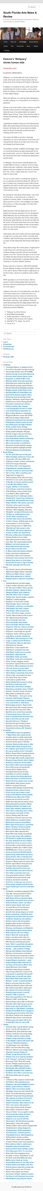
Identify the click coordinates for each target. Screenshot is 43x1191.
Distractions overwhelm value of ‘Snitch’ (19, 689)
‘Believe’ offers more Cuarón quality (18, 1089)
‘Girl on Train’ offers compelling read (18, 473)
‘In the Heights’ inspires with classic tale (19, 1041)
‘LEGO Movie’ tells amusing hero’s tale (19, 638)
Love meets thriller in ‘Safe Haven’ (17, 703)
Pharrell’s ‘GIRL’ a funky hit (15, 995)
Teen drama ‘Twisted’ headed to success (19, 1174)
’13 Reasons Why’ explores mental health (20, 1080)
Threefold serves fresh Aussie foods (18, 877)
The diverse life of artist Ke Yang (17, 436)
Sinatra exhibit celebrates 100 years (18, 431)
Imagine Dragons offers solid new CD (18, 962)
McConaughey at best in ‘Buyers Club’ (19, 705)
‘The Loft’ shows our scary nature (17, 668)
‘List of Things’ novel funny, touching (18, 489)
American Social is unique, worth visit (19, 739)
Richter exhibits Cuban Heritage (16, 427)
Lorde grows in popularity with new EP (19, 974)
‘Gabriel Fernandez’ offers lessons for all (20, 1103)
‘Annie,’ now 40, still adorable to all (18, 1029)
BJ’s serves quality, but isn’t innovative (19, 751)
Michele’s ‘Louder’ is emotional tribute (19, 981)
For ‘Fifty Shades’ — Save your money (19, 696)
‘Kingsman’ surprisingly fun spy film (18, 631)
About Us (13, 42)
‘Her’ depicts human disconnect (16, 618)
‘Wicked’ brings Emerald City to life (18, 1054)
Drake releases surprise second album (19, 930)
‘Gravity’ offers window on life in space (19, 615)
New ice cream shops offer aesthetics (18, 836)
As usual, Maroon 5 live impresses (17, 907)
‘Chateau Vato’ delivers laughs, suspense (20, 597)
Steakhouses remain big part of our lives (20, 859)
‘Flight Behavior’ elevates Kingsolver (18, 468)
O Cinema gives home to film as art (18, 714)
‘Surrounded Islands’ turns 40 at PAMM (19, 372)
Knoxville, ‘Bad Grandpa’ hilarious (17, 698)
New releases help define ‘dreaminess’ (19, 988)
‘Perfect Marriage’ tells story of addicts (19, 507)
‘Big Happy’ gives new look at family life (19, 1091)
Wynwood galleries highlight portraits (19, 447)
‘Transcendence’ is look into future (17, 523)
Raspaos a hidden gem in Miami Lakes (19, 847)
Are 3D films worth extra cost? (16, 684)
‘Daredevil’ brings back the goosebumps (19, 1096)
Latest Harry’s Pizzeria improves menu (19, 818)
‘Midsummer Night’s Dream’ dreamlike (19, 572)
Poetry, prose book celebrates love (17, 553)
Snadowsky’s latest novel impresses (18, 555)
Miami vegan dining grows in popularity (19, 824)
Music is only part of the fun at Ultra (18, 983)
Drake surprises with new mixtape (17, 932)
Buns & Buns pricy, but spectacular (18, 767)
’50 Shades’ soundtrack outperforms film (20, 891)
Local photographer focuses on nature (19, 408)
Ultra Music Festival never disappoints (19, 1015)
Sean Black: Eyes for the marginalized (19, 429)
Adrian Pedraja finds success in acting (19, 682)
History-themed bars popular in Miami (19, 804)
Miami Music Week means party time (18, 978)
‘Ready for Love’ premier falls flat (17, 1119)
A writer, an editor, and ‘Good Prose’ (18, 533)
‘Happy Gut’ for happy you (15, 475)
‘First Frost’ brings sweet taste (16, 464)
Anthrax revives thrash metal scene (18, 905)
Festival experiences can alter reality (18, 939)
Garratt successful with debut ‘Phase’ (18, 946)
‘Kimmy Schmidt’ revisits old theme (18, 1114)
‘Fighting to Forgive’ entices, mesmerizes (20, 461)
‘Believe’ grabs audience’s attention (18, 1086)
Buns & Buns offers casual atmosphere (19, 765)
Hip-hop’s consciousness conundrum (18, 953)
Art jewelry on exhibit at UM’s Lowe (18, 379)
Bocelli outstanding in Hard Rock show (19, 914)
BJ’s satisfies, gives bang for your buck (19, 749)
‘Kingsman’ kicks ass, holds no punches (20, 627)
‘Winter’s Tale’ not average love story (18, 675)
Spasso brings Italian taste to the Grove (19, 854)
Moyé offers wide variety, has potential (19, 834)
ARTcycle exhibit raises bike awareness (19, 381)
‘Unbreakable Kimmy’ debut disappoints (19, 1135)
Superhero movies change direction (18, 726)
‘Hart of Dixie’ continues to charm (17, 1109)
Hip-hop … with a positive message (18, 949)
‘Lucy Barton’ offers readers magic (17, 493)
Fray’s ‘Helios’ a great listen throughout (19, 944)
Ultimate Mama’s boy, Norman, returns (19, 1178)
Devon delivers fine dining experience (19, 776)
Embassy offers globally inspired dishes (19, 788)
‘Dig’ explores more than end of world (19, 1098)
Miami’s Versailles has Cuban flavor (18, 829)
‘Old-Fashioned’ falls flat (14, 645)
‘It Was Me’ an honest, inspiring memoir (19, 482)
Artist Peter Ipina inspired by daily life (19, 383)
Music (28, 46)
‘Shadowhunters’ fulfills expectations (18, 1130)
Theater (35, 46)
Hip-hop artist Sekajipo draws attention (19, 951)
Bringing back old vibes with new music (19, 916)
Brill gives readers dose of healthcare (18, 535)
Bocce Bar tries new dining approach (18, 755)
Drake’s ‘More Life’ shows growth (17, 935)
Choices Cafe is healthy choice (16, 769)
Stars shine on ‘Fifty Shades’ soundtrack (20, 1008)
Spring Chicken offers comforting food (19, 857)
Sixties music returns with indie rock (18, 1006)
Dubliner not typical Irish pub (16, 785)
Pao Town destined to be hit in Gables (19, 841)
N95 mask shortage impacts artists (17, 418)
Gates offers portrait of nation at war (18, 539)
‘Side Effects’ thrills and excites (16, 657)
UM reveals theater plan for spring (17, 1075)
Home (5, 42)
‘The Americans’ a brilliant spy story (18, 1132)
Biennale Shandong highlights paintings (19, 388)
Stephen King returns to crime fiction (18, 560)
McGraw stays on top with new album (18, 976)
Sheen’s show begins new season (17, 1172)
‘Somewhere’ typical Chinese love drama (20, 664)
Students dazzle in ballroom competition (20, 579)
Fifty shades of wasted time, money (18, 693)
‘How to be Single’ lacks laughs (16, 622)
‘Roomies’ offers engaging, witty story (19, 510)
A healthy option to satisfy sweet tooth (19, 737)
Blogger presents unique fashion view (19, 390)
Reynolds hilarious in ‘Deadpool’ (17, 721)
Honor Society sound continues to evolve (20, 955)
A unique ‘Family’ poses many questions (20, 1142)
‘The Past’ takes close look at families (19, 519)
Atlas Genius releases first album (17, 910)
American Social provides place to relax (19, 744)
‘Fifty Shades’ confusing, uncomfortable (19, 606)
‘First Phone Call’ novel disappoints (18, 466)
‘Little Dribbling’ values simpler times (19, 491)
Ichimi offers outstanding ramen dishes (19, 811)
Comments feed (8, 346)
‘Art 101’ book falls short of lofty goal (18, 454)
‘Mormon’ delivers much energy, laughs (19, 1050)
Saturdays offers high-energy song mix (19, 1004)
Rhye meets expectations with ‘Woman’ (19, 997)
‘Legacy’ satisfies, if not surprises (17, 487)
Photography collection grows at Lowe (19, 422)
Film (12, 46)
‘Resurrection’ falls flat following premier (20, 1121)
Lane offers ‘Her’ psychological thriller (19, 542)
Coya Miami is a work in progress (17, 774)
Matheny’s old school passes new (17, 544)
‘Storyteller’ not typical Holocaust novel (19, 512)
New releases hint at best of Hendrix (18, 990)
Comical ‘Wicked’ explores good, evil (18, 1063)
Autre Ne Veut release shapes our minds (19, 912)
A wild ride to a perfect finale (15, 680)
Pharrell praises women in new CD (17, 992)
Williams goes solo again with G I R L (19, 1020)
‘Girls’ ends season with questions (17, 1105)
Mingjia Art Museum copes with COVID (19, 415)
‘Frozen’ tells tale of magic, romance (18, 613)
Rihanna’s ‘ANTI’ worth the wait (16, 999)
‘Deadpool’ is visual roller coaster (17, 602)
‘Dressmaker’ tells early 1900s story (18, 459)
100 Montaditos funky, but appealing (18, 733)
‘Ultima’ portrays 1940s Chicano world (19, 670)
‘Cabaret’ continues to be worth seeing (19, 1034)
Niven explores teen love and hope (17, 546)
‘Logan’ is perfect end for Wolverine (18, 641)
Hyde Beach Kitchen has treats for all (18, 806)
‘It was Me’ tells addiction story (16, 484)
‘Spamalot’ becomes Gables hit (16, 1052)
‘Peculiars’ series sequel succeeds (17, 505)
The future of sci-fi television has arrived (19, 1176)
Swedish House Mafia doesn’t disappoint (20, 1011)
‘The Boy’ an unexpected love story (18, 514)
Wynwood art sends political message (19, 445)
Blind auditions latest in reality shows (19, 1144)
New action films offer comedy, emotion (19, 707)
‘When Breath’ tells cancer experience (18, 530)
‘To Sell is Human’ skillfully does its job (19, 521)
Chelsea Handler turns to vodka (16, 537)
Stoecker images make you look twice (19, 434)
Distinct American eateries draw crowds (19, 781)
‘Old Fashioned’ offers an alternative (18, 643)
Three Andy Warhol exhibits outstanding (19, 438)
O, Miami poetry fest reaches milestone (19, 551)
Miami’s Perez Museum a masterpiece (19, 413)
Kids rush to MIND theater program (18, 1066)
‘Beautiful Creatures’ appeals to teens (18, 590)
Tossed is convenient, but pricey (17, 880)
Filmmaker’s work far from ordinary (18, 404)
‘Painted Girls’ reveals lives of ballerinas (19, 498)
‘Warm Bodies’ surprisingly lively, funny (19, 673)
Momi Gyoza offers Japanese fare (17, 831)
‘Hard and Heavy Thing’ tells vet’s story (19, 477)
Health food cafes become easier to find (19, 801)
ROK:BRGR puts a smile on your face (18, 850)
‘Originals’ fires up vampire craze (17, 1116)
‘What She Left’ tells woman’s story (18, 528)
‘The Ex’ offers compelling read (16, 516)
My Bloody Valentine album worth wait (19, 985)
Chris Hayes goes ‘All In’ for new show (19, 1151)
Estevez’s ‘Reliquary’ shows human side (19, 399)
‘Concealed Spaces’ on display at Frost (19, 367)
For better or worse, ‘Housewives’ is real (19, 1155)
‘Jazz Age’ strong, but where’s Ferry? (18, 893)
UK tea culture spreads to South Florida (19, 884)
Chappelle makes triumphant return (18, 1146)
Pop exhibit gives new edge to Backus (19, 424)
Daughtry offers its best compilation (18, 923)
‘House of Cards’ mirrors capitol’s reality (20, 1112)
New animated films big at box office (18, 710)
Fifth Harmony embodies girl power (18, 942)
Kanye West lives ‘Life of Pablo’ (16, 967)
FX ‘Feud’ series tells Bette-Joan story (19, 1158)
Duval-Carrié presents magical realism (19, 395)
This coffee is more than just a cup (17, 873)
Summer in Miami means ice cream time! (20, 861)
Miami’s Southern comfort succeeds (18, 827)
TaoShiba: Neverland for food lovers (18, 868)
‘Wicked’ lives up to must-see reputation (19, 1057)
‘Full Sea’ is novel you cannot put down (19, 471)
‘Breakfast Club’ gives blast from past (18, 1031)
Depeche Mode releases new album (18, 926)
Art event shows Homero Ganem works (19, 376)
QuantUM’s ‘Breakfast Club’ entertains (19, 1070)
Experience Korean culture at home (18, 790)
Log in (5, 342)
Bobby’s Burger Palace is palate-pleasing (20, 753)
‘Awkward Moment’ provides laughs (18, 583)
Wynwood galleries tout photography (18, 450)
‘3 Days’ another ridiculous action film (19, 585)
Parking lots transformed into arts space (19, 420)
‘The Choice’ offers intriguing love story (19, 666)
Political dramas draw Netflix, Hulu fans (19, 1165)
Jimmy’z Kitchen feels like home (17, 815)
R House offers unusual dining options (19, 845)
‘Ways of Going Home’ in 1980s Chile (18, 526)
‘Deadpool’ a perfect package (15, 599)
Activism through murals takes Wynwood (20, 374)
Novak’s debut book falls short (16, 549)
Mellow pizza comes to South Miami (18, 822)
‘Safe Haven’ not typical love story (17, 650)
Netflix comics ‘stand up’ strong (17, 1160)
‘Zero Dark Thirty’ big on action (16, 677)
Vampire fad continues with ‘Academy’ (19, 728)
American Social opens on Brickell (17, 742)
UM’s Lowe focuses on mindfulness (18, 443)
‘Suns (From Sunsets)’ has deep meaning (20, 369)
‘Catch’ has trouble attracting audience (19, 1093)
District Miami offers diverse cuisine (18, 783)
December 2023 (8, 357)
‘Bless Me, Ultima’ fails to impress (17, 595)
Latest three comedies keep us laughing (19, 700)
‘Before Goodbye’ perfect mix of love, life (20, 457)
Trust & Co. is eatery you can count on (19, 882)
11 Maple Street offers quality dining (18, 735)
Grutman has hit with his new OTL (17, 799)
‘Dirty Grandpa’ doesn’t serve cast (17, 604)
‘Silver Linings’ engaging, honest (17, 661)
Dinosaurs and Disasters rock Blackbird (19, 928)
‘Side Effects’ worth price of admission (19, 659)
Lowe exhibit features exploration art (18, 411)
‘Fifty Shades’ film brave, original (17, 608)
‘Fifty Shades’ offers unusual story (17, 611)
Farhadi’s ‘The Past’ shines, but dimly (19, 691)
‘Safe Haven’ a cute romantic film (17, 647)
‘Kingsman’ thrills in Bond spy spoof (18, 634)
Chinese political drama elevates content (19, 1149)
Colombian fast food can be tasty (17, 772)
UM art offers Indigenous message (17, 441)
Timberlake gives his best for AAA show (19, 1013)
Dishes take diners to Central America (18, 778)
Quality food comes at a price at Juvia (19, 843)
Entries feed (7, 344)
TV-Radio (6, 50)
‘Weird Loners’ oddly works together (18, 1139)
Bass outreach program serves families (19, 385)
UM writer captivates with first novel (18, 565)
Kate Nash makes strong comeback (18, 969)
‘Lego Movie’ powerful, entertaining (18, 636)
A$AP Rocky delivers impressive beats (19, 898)
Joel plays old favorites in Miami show (19, 965)
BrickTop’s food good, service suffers (18, 762)
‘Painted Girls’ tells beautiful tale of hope (20, 500)
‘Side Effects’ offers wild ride (15, 654)
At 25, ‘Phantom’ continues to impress (19, 1059)
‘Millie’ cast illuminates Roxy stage (18, 1047)
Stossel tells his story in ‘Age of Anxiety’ (19, 562)
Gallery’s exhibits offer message (17, 406)
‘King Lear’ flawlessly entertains (17, 1043)
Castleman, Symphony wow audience (18, 919)
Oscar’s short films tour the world (17, 719)
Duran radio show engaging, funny (17, 1153)
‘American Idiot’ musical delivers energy (19, 1027)
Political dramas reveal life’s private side (20, 1167)
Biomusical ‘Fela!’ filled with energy (18, 1061)
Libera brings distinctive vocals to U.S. (19, 972)
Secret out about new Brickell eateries (19, 852)
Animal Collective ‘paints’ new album (18, 903)
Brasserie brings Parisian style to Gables (20, 760)
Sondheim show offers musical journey (19, 1073)
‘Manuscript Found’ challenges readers (19, 496)
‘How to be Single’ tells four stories (18, 624)
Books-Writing (33, 42)
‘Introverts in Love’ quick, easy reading (19, 480)
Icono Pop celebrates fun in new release (19, 958)
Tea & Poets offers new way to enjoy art (19, 870)
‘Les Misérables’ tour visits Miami (17, 1045)
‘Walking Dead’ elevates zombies (17, 1137)
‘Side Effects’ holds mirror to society (18, 652)
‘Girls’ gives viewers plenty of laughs (18, 1107)
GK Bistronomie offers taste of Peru (18, 797)
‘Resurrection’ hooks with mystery (17, 1123)
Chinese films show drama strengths (18, 686)
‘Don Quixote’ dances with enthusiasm (19, 569)
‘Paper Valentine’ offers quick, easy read (19, 503)
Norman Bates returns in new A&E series (20, 1162)
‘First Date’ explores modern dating (18, 1036)
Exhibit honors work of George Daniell (19, 402)
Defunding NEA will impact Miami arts (19, 392)
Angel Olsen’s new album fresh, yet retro (20, 900)
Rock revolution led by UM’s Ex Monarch (20, 1001)
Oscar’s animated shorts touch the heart (19, 716)
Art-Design (22, 42)
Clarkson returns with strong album (18, 921)
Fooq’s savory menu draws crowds (18, 792)
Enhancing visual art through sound (18, 397)
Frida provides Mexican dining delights (19, 795)
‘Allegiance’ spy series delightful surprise (20, 1084)
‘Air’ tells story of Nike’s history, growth (19, 588)
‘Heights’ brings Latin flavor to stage (18, 1038)
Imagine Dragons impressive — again (18, 960)
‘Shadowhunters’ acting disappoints (18, 1128)
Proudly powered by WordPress (21, 1187)
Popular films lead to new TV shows (18, 1169)
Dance (6, 46)
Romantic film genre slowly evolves (18, 723)
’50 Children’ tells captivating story (18, 1082)
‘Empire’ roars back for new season (18, 1100)
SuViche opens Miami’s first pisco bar (19, 864)
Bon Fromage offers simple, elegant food (20, 758)
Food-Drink (20, 46)
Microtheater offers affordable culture (18, 1068)
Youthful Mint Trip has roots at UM (17, 1022)
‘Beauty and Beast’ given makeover (18, 592)
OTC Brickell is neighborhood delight (18, 838)
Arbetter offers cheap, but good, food (18, 746)
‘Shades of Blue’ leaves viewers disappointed (21, 1126)
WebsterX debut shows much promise (19, 1017)
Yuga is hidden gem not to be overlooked (20, 886)
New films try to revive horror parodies (19, 712)
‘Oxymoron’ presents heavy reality (17, 896)
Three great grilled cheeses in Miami (18, 875)
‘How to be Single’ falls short (16, 620)
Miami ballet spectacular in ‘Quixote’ (18, 576)
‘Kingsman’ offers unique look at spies (19, 629)
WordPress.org (8, 349)
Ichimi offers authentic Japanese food (18, 808)
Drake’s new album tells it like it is (17, 937)
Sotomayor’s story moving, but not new (19, 558)
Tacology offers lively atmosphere (17, 866)
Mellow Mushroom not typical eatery (18, 820)
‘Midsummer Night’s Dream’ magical (18, 574)
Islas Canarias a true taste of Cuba (17, 813)
